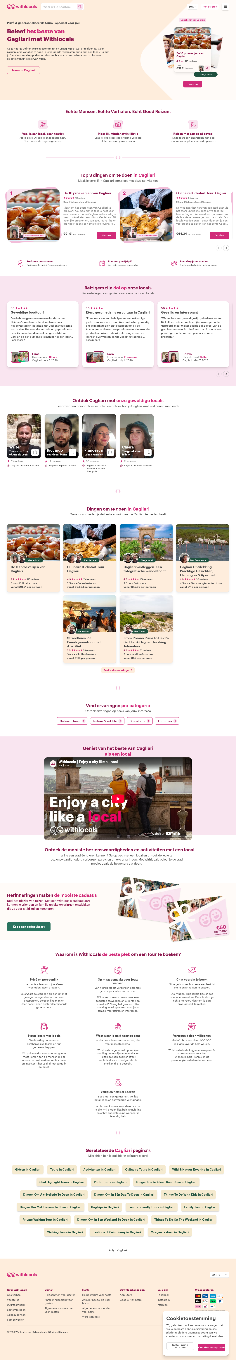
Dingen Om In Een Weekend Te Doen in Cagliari (111, 1219)
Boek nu (193, 84)
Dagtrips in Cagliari (105, 1207)
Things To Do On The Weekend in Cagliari (184, 1219)
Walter (203, 356)
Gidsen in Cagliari (28, 1169)
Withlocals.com (23, 1332)
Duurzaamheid (16, 1304)
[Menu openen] (225, 6)
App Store (126, 1294)
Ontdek (106, 235)
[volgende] (226, 248)
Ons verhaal (14, 1294)
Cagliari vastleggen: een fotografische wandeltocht (145, 569)
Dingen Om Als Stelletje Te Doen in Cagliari (54, 1194)
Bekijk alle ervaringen (116, 670)
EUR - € (215, 1274)
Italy (111, 1250)
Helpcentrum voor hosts (96, 1294)
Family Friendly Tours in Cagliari (152, 1207)
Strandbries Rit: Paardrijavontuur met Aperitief (84, 642)
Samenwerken (15, 1319)
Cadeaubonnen (16, 1314)
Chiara (53, 356)
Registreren (210, 6)
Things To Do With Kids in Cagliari (188, 1194)
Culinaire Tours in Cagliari (144, 1169)
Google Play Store (131, 1299)
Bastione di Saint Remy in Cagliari (117, 1232)
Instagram (163, 1299)
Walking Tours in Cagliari (65, 1232)
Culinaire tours (72, 721)
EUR (191, 6)
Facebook (163, 1294)
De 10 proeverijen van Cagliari (190, 55)
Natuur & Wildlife (107, 721)
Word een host (91, 1316)
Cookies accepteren (211, 1347)
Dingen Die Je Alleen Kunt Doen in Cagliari (166, 1182)
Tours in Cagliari (23, 70)
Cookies (53, 1332)
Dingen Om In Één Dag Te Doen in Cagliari (124, 1194)
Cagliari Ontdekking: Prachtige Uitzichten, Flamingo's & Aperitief (197, 571)
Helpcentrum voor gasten (60, 1294)
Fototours (167, 721)
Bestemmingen (16, 1309)
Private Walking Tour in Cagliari (45, 1219)
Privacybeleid (40, 1332)
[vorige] (219, 248)
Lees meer (17, 340)
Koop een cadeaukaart (29, 926)
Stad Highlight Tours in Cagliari (61, 1182)
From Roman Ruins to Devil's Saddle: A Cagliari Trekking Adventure (146, 642)
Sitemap (63, 1332)
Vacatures (13, 1299)
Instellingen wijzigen (180, 1346)
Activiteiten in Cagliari (99, 1169)
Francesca (130, 356)
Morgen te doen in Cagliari (170, 1232)
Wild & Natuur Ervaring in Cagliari (196, 1169)
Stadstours (139, 721)
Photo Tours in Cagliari (110, 1182)
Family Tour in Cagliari (200, 1207)
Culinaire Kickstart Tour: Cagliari (86, 569)
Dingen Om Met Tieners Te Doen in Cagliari (50, 1207)
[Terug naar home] (22, 6)
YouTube (162, 1304)
